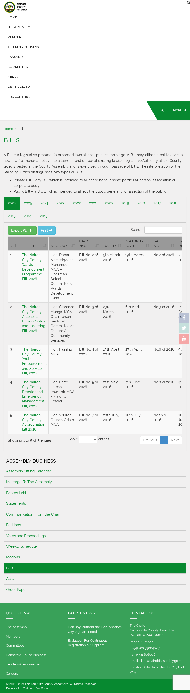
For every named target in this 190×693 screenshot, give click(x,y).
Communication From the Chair (33, 514)
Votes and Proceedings (26, 536)
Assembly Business (23, 47)
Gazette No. (161, 243)
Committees (17, 67)
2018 (141, 203)
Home (12, 17)
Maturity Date (134, 243)
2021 (92, 203)
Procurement (19, 96)
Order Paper (16, 589)
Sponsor (60, 246)
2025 (28, 203)
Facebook (13, 688)
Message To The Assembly (29, 482)
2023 (61, 203)
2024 (44, 203)
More (177, 110)
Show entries (89, 439)
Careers (12, 673)
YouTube (42, 688)
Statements (16, 503)
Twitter (28, 688)
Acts (10, 578)
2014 (28, 216)
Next (175, 440)
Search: (137, 229)
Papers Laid (16, 493)
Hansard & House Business (26, 655)
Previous (150, 440)
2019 (125, 203)
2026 (12, 203)
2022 (77, 203)
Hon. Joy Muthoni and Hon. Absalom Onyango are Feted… (95, 629)
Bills (9, 568)
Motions (13, 557)
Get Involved (18, 86)
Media (12, 76)
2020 (109, 203)
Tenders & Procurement (24, 664)
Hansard (15, 57)
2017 (157, 203)
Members (15, 37)
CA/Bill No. (86, 243)
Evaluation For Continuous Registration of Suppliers (87, 643)
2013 (44, 216)
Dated (109, 246)
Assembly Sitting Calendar (28, 471)
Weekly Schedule (21, 546)
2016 (173, 203)
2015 (12, 216)
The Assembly (18, 27)
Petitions (13, 525)
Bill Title (31, 246)
